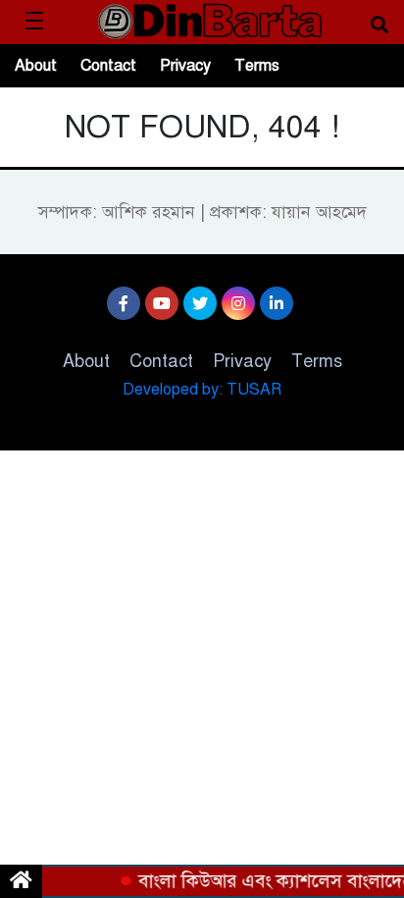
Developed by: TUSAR (202, 389)
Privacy (185, 66)
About (36, 66)
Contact (108, 66)
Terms (256, 66)
